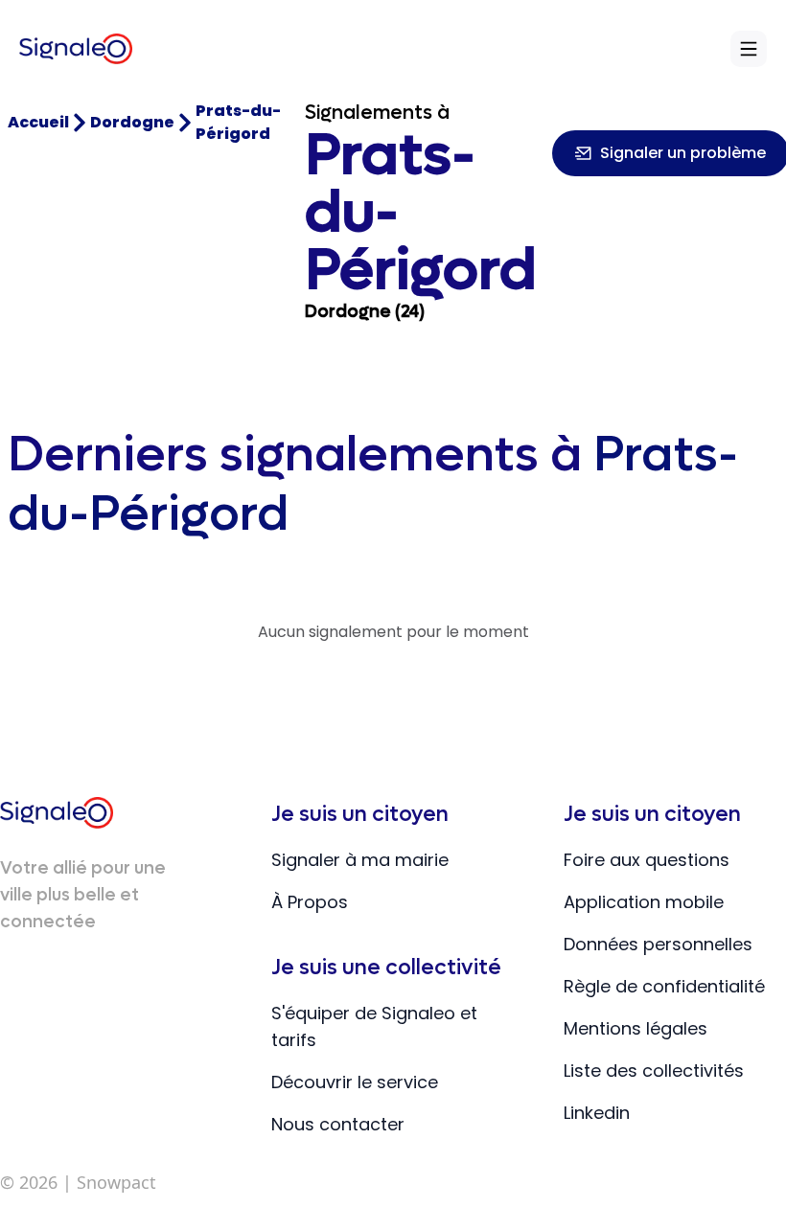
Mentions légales (635, 1028)
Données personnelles (658, 944)
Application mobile (644, 902)
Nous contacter (338, 1124)
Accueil (38, 122)
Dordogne (132, 122)
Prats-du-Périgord (238, 122)
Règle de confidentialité (664, 986)
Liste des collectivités (654, 1070)
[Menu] (748, 49)
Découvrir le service (354, 1082)
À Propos (309, 902)
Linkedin (597, 1113)
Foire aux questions (646, 860)
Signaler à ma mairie (360, 860)
